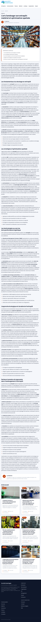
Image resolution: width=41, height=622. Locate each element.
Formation (3, 614)
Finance (16, 6)
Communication (10, 6)
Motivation (23, 585)
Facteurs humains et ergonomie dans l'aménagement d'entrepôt (16, 59)
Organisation (31, 6)
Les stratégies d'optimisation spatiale (11, 54)
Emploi (36, 6)
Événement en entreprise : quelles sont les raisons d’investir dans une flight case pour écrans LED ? (29, 532)
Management (24, 593)
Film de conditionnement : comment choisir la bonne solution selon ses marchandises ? (9, 532)
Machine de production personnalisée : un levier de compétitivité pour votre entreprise (28, 502)
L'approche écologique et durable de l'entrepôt (12, 57)
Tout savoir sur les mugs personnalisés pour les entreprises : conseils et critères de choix (28, 561)
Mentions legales (24, 606)
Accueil (2, 10)
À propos (25, 478)
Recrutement (24, 587)
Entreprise (3, 6)
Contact (22, 604)
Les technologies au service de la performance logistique (14, 55)
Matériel (20, 6)
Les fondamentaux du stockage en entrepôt (12, 52)
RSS (22, 608)
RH (21, 591)
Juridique (25, 6)
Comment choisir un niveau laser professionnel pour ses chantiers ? (9, 502)
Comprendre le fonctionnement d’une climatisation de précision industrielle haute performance (10, 561)
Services (3, 604)
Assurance (3, 608)
